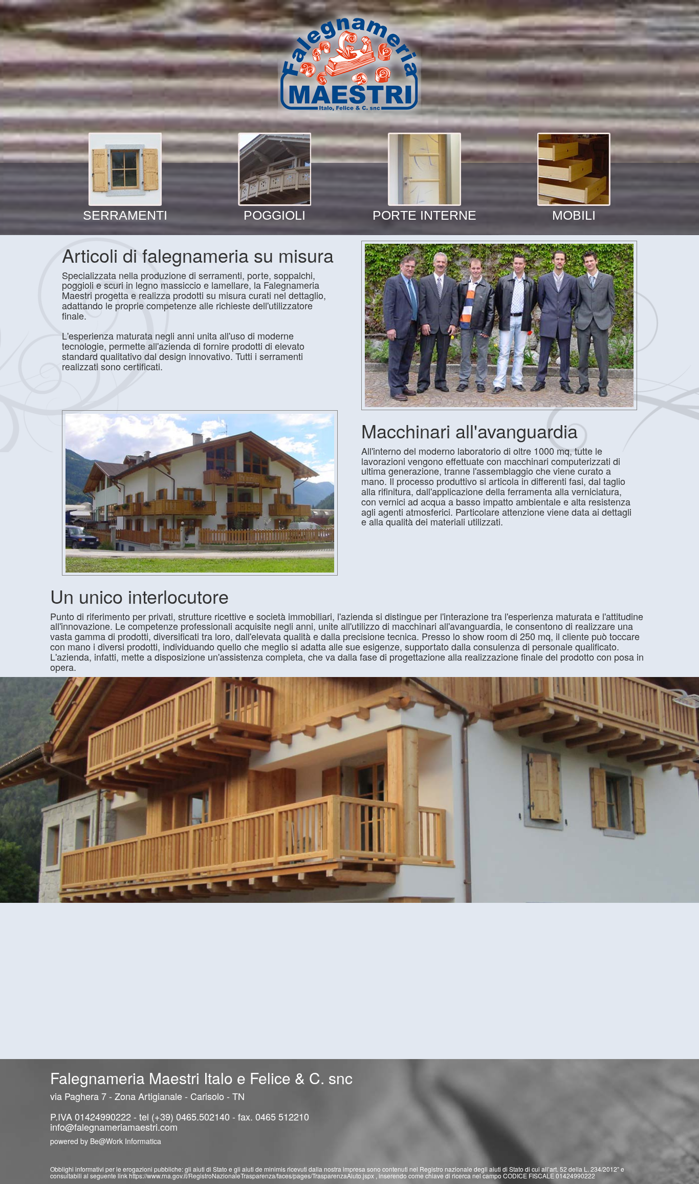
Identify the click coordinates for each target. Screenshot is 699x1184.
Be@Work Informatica (125, 1141)
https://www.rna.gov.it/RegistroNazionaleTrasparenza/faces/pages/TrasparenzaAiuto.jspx (252, 1175)
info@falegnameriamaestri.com (114, 1126)
